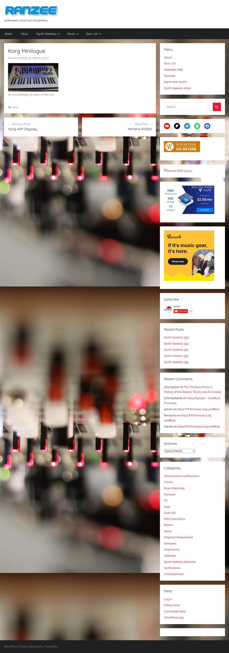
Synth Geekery (46, 33)
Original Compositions (178, 537)
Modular (169, 75)
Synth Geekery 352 (176, 343)
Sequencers (172, 549)
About (8, 33)
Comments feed (175, 611)
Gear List (92, 33)
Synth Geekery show (177, 88)
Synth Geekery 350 (176, 355)
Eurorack (170, 494)
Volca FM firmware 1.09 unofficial (198, 409)
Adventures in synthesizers (181, 476)
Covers (168, 482)
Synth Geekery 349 (176, 362)
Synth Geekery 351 (176, 349)
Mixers (168, 525)
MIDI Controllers (174, 519)
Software (170, 555)
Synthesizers (172, 568)
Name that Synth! (175, 82)
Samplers (170, 543)
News (24, 33)
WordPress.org (174, 617)
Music (71, 33)
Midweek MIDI (173, 69)
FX (165, 500)
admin (45, 58)
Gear (15, 107)
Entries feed (172, 605)
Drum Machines (174, 488)
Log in (168, 599)
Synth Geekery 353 (176, 337)
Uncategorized (174, 574)
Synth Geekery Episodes (180, 561)
